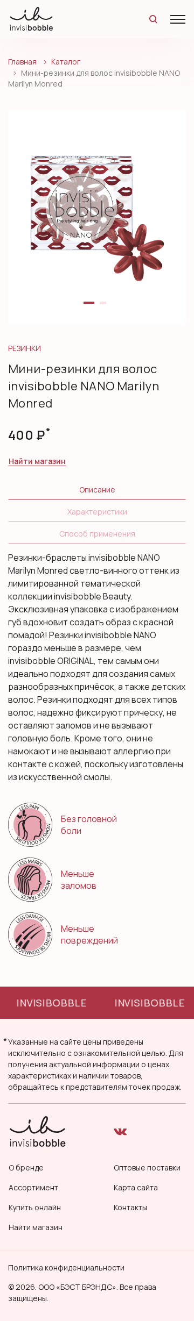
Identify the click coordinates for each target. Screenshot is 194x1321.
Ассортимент (33, 1187)
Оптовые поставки (147, 1167)
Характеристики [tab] (97, 511)
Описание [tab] (97, 489)
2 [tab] (105, 307)
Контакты (130, 1207)
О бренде (26, 1167)
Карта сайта (136, 1187)
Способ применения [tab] (97, 534)
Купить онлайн (35, 1207)
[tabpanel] (97, 218)
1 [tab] (89, 307)
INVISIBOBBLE (50, 1002)
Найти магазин (37, 461)
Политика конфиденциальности (66, 1267)
